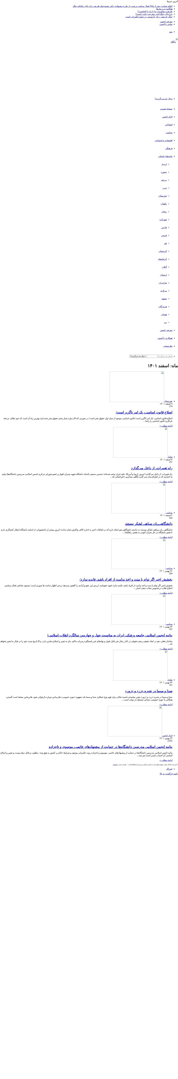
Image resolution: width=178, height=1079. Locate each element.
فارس (164, 227)
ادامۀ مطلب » (166, 426)
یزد (165, 322)
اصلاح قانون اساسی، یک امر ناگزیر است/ (144, 412)
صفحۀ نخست (166, 109)
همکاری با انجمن (164, 338)
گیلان (164, 267)
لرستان (163, 275)
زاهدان (164, 204)
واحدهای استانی (165, 156)
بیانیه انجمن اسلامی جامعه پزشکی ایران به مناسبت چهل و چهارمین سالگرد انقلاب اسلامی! (109, 635)
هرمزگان (163, 306)
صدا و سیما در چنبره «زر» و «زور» (148, 691)
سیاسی (169, 132)
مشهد (164, 298)
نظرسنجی (167, 346)
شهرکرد (163, 219)
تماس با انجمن (165, 24)
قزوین (164, 235)
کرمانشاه (162, 259)
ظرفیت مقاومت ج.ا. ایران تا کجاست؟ (155, 11)
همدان (164, 314)
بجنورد (164, 172)
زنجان (164, 211)
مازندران (163, 283)
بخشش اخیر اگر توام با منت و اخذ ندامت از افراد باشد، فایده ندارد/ (126, 579)
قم (165, 243)
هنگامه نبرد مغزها (164, 9)
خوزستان (162, 196)
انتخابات (168, 124)
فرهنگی (168, 148)
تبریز (165, 188)
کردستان (163, 251)
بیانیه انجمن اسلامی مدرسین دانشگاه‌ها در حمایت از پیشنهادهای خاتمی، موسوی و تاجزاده (110, 747)
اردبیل (164, 164)
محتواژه (115, 764)
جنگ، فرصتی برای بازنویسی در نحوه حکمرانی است (149, 17)
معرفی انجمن (166, 21)
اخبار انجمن (167, 117)
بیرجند (164, 180)
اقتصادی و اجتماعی (163, 140)
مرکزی (163, 291)
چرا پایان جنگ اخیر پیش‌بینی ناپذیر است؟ (153, 14)
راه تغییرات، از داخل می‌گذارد (151, 468)
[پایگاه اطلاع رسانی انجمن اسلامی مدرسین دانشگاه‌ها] (173, 89)
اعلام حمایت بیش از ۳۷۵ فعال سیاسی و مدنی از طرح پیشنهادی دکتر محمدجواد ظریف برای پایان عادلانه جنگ (122, 6)
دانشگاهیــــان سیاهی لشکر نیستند (148, 523)
